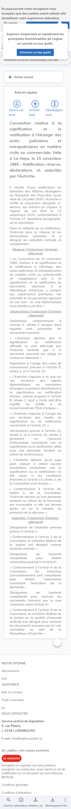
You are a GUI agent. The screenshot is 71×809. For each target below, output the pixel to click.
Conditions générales (15, 785)
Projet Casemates (13, 700)
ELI (4, 708)
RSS (4, 679)
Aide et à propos (12, 692)
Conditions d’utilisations (16, 792)
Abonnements (10, 671)
